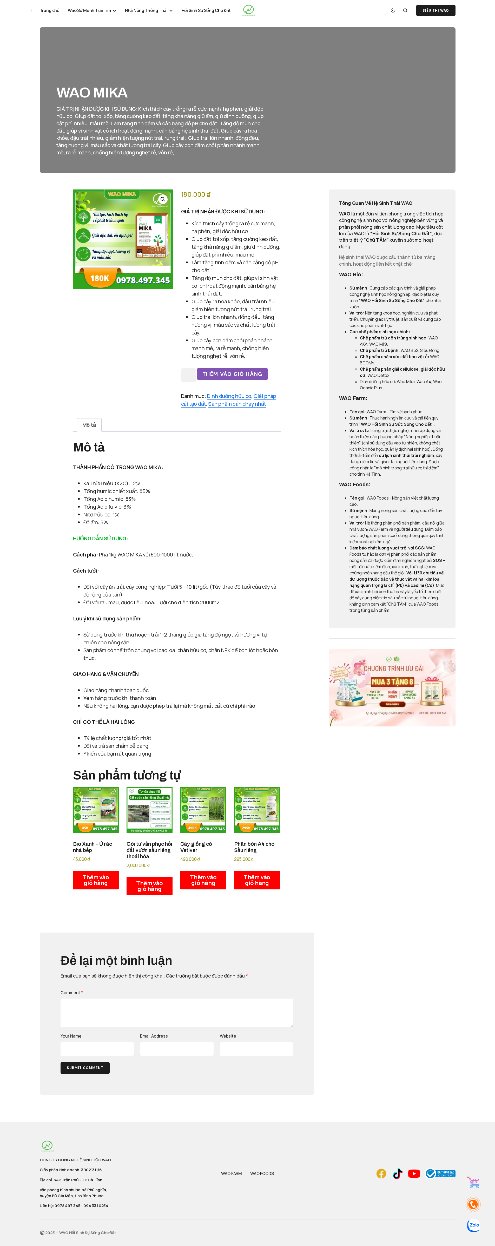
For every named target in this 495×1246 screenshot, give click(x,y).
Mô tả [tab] (89, 424)
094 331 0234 (95, 1205)
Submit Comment (85, 1068)
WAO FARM (231, 1173)
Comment (72, 992)
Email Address (154, 1036)
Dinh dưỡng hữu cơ (229, 395)
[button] (393, 10)
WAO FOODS (262, 1173)
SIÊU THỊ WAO (436, 10)
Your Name (71, 1036)
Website (228, 1036)
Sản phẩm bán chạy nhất (237, 403)
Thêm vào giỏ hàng (232, 374)
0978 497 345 (67, 1205)
